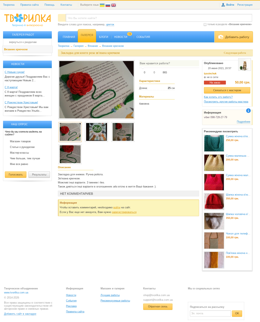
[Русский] (108, 4)
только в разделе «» (229, 24)
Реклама (71, 306)
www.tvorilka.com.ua (16, 292)
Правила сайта (29, 4)
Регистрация (244, 4)
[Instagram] (204, 295)
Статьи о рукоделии (22, 147)
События (71, 300)
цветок (110, 24)
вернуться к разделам (23, 42)
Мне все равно (19, 164)
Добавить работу (237, 37)
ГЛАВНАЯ (69, 37)
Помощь (49, 4)
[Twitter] (197, 295)
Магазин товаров (20, 141)
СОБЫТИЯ (143, 37)
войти (116, 207)
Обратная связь (158, 306)
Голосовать (16, 174)
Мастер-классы (19, 152)
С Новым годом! (15, 72)
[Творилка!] (29, 22)
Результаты (39, 174)
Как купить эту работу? (218, 96)
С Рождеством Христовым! (21, 102)
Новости (71, 295)
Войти (230, 4)
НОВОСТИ (122, 37)
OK (237, 313)
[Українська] (102, 4)
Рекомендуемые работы (115, 300)
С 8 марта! (11, 87)
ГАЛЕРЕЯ (87, 35)
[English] (114, 4)
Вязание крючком (16, 49)
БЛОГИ (103, 37)
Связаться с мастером (227, 90)
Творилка (8, 4)
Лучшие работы (110, 295)
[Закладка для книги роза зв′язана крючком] (96, 89)
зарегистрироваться (124, 212)
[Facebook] (191, 295)
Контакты (66, 4)
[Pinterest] (210, 295)
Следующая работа (235, 52)
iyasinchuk (210, 73)
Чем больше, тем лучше (25, 158)
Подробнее (243, 121)
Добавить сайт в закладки (20, 313)
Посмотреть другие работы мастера (226, 101)
